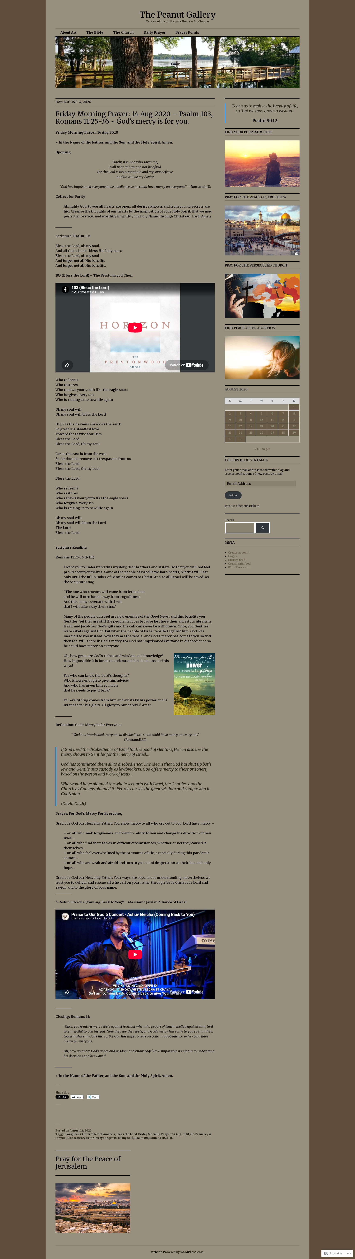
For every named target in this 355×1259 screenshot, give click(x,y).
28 (283, 432)
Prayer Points (187, 32)
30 (230, 439)
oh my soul (125, 1138)
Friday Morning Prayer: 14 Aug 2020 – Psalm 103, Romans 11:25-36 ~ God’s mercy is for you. (134, 117)
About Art (68, 32)
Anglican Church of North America (91, 1134)
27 (272, 432)
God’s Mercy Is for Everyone (88, 1138)
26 (261, 432)
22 (294, 426)
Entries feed (236, 560)
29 (294, 432)
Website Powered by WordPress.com (177, 1252)
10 (240, 420)
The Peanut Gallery (177, 15)
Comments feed (239, 563)
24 (240, 432)
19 (261, 426)
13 (272, 420)
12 (261, 420)
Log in (232, 556)
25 (251, 432)
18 (250, 426)
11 (251, 420)
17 (240, 426)
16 (230, 426)
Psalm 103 (141, 1138)
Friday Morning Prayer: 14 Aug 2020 (163, 1134)
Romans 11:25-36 (161, 1138)
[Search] (262, 527)
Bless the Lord (126, 1134)
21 (283, 426)
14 (283, 420)
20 (272, 426)
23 (230, 432)
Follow (233, 495)
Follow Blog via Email (246, 460)
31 (240, 439)
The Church (123, 32)
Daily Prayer (155, 32)
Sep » (266, 449)
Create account (239, 552)
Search (229, 520)
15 (294, 420)
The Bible (94, 32)
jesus (113, 1138)
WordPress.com (239, 567)
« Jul (257, 449)
